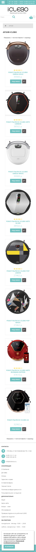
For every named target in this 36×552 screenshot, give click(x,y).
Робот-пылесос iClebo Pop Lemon (18, 272)
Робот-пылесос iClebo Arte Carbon (18, 123)
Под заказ (16, 81)
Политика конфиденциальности (11, 489)
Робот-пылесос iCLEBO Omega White (18, 173)
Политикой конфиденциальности (14, 542)
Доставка (4, 473)
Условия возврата (7, 483)
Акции (3, 500)
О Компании (5, 469)
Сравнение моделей (7, 517)
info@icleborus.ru (11, 461)
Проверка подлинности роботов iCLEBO (14, 513)
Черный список (6, 486)
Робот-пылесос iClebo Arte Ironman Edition (18, 371)
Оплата (3, 476)
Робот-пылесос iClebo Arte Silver (18, 222)
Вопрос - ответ (6, 506)
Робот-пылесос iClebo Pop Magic (18, 322)
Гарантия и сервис (7, 479)
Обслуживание (6, 510)
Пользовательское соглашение (11, 493)
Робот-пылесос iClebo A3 (18, 420)
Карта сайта (5, 503)
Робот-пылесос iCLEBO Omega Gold (18, 73)
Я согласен (9, 546)
